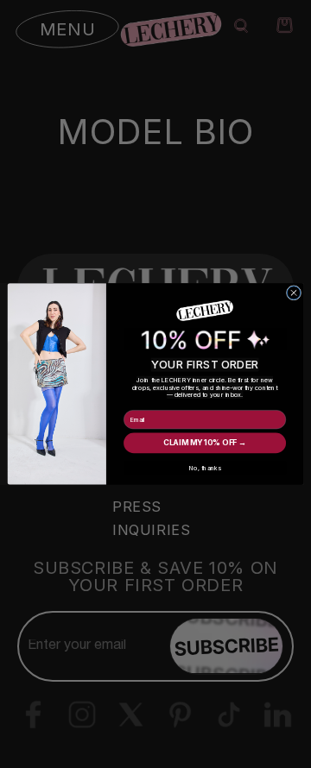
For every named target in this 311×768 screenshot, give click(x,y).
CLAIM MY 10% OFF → (204, 443)
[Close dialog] (293, 292)
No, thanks (205, 468)
